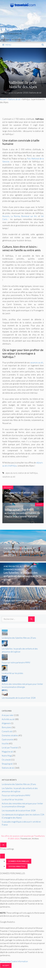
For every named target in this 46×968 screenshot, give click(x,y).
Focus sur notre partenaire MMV (16, 662)
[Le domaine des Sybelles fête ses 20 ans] (23, 560)
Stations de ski (35, 92)
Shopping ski (7, 764)
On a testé (6, 759)
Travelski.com (25, 838)
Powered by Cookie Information (14, 961)
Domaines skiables (10, 735)
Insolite (5, 743)
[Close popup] (2, 856)
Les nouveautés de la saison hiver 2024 (19, 698)
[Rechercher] (31, 619)
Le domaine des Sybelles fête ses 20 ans (19, 638)
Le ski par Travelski (10, 747)
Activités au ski (8, 719)
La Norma (15, 216)
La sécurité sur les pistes (12, 673)
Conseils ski (7, 731)
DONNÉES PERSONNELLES (18, 861)
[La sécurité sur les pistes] (5, 670)
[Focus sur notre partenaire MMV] (23, 609)
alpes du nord (11, 473)
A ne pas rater (8, 715)
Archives (35, 838)
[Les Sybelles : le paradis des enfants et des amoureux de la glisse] (23, 584)
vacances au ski (36, 362)
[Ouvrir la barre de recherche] (42, 45)
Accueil (3, 99)
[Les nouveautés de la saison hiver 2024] (5, 694)
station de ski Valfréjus (28, 473)
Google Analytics (16, 866)
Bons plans (6, 727)
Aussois (5, 216)
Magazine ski (7, 751)
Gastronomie (7, 739)
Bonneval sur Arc (29, 216)
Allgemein (6, 723)
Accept (5, 965)
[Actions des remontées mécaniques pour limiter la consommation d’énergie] (5, 681)
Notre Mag (6, 755)
